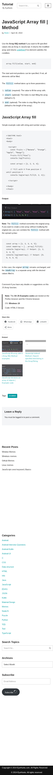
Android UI (6, 553)
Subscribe (9, 692)
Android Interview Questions (14, 545)
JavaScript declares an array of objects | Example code (11, 380)
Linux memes (7, 465)
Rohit (6, 33)
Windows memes (9, 456)
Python (5, 620)
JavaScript (6, 584)
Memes (5, 606)
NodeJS (5, 611)
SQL (4, 624)
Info (3, 576)
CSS (4, 562)
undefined (21, 50)
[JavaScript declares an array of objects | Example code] (12, 370)
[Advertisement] (26, 503)
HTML (4, 571)
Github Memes (8, 461)
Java (4, 580)
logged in (19, 417)
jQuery (5, 589)
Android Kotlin (8, 549)
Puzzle (5, 615)
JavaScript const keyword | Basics (16, 469)
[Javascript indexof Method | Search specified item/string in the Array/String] (35, 346)
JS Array (12, 396)
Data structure (8, 567)
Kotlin (4, 598)
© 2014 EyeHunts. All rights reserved (26, 772)
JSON (4, 593)
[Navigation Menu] (48, 5)
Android (5, 540)
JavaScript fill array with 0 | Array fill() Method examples (12, 356)
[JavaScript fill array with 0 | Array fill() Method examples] (12, 346)
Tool (3, 629)
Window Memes (9, 452)
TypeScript (6, 633)
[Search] (38, 5)
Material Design (8, 602)
